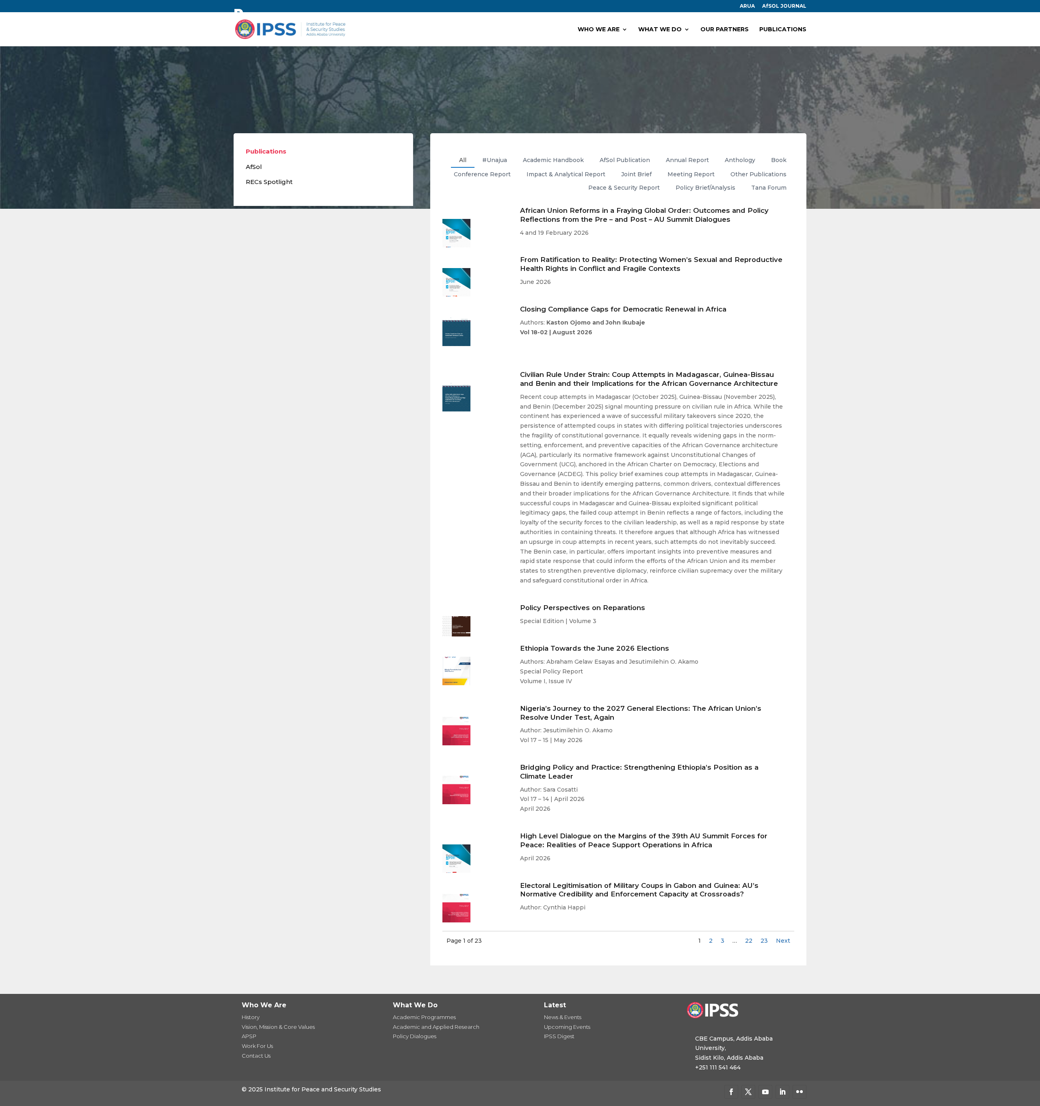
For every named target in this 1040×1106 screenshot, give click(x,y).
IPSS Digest (559, 1036)
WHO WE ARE (599, 29)
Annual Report (687, 160)
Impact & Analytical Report (565, 174)
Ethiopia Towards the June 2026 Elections (594, 648)
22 (748, 940)
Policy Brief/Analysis (705, 187)
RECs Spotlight (269, 182)
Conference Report (482, 174)
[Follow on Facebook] (731, 1092)
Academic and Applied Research (436, 1027)
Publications (266, 151)
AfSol (254, 167)
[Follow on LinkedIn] (782, 1092)
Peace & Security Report (624, 187)
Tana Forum (768, 187)
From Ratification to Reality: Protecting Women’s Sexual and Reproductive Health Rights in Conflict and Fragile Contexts (651, 264)
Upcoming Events (567, 1027)
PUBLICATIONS (782, 29)
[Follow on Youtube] (765, 1092)
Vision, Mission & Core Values (278, 1027)
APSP (249, 1036)
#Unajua (494, 160)
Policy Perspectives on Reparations (582, 608)
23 (764, 940)
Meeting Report (691, 174)
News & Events (562, 1017)
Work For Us (257, 1046)
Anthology (740, 160)
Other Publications (758, 174)
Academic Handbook (553, 160)
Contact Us (256, 1055)
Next (783, 940)
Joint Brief (636, 174)
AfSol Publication (625, 160)
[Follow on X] (748, 1092)
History (251, 1017)
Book (778, 160)
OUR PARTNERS (724, 29)
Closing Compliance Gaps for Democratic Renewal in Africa (623, 309)
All (462, 160)
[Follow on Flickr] (799, 1092)
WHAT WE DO (660, 29)
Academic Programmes (424, 1017)
